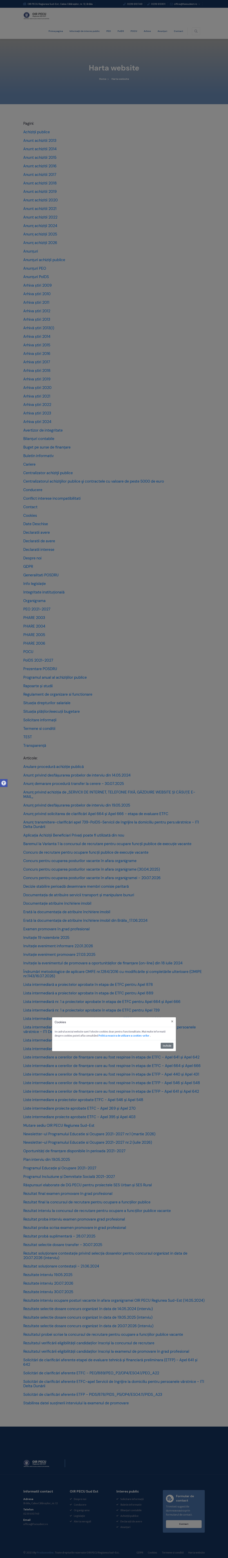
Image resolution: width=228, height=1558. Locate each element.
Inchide (167, 1045)
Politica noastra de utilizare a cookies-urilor (124, 1035)
